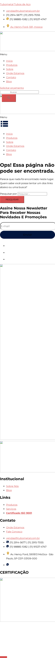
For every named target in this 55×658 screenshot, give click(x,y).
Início (9, 60)
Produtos (11, 65)
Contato (11, 77)
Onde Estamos (15, 73)
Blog (9, 81)
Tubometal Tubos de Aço (15, 4)
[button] (27, 54)
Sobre (9, 69)
